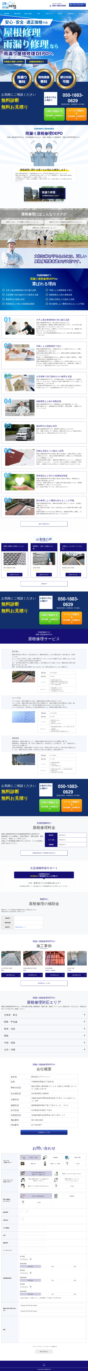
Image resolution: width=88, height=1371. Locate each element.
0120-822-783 (57, 1298)
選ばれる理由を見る (44, 524)
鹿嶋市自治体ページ (20, 927)
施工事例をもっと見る (44, 983)
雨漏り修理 (17, 13)
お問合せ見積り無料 (77, 5)
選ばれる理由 (28, 13)
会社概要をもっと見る (44, 1132)
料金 (38, 13)
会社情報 (81, 13)
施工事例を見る (10, 975)
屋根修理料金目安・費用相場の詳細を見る (44, 853)
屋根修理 (6, 13)
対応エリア (49, 13)
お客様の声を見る (14, 574)
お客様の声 (71, 13)
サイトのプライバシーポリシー (42, 1346)
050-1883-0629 (73, 98)
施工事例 (60, 13)
